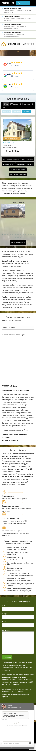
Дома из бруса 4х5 (27, 159)
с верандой (26, 111)
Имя (3, 606)
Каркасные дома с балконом (25, 164)
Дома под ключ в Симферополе (21, 44)
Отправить (7, 657)
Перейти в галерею (17, 242)
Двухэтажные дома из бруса (11, 159)
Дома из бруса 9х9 (8, 164)
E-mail (4, 622)
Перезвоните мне (23, 3)
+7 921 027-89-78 (7, 3)
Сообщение (6, 630)
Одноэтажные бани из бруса (18, 174)
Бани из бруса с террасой (18, 169)
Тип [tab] (6, 104)
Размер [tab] (15, 104)
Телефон (5, 614)
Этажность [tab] (25, 104)
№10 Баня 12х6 (8, 142)
